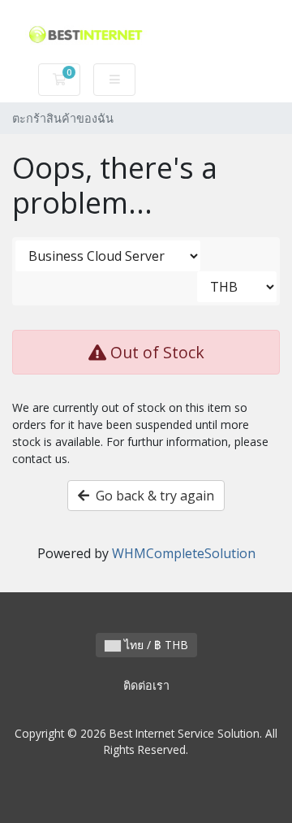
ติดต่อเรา (146, 685)
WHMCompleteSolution (184, 553)
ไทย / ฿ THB (154, 644)
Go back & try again (151, 496)
